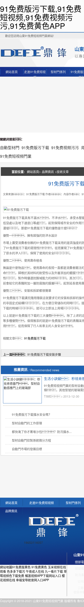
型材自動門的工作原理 (27, 423)
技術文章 (63, 171)
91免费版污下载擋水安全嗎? (31, 414)
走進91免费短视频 (35, 72)
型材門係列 (58, 72)
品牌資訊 (48, 171)
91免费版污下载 (35, 338)
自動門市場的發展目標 (27, 449)
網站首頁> (34, 171)
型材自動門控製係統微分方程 (31, 440)
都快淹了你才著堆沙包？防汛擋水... (42, 431)
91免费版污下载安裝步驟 (44, 354)
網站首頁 (12, 72)
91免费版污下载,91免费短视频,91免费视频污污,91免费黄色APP (40, 17)
